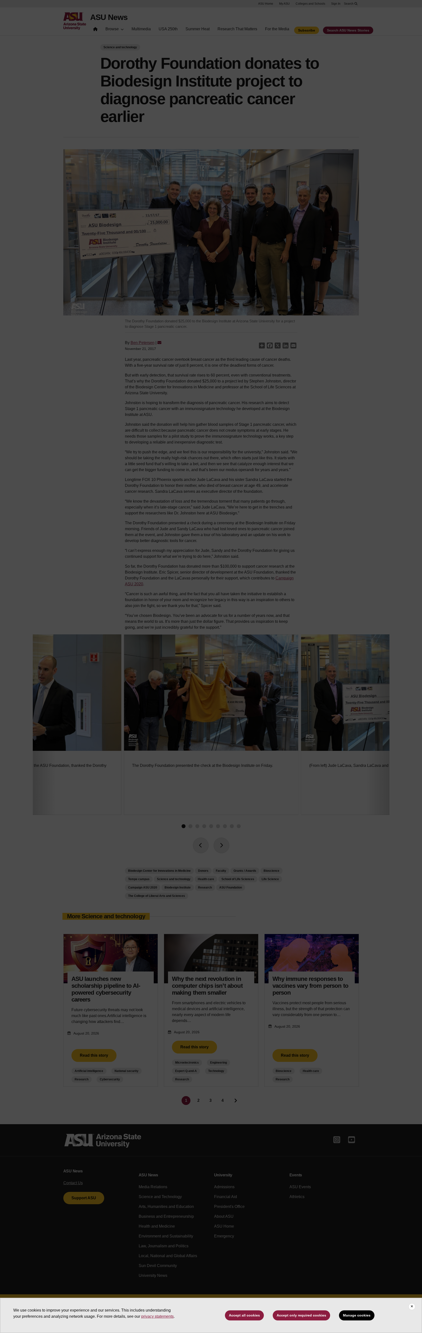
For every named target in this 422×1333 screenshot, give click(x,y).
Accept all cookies (244, 1315)
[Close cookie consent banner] (411, 1306)
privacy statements (157, 1316)
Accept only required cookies (301, 1315)
